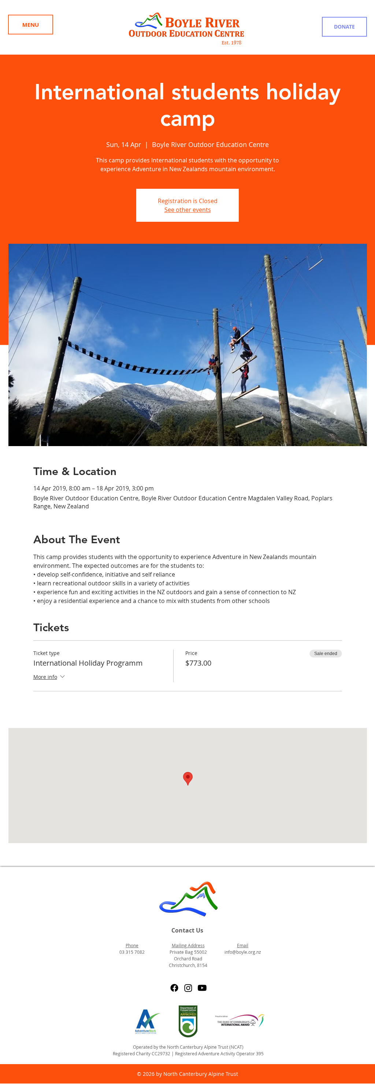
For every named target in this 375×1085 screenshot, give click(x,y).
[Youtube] (202, 988)
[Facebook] (174, 988)
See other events (187, 210)
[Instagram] (188, 988)
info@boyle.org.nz (242, 952)
